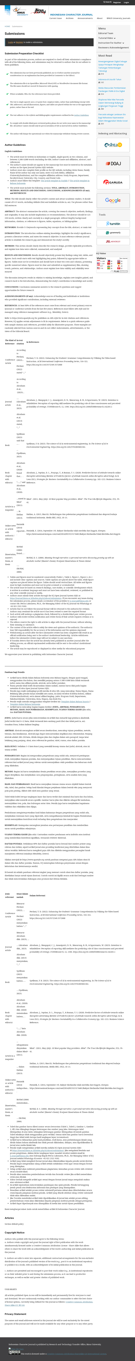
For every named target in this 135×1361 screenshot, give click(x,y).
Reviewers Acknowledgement (113, 47)
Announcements (85, 18)
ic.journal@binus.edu (79, 601)
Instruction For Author (110, 42)
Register (117, 2)
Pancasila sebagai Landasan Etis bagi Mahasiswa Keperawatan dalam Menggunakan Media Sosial (112, 117)
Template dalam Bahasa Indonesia (25, 704)
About (100, 18)
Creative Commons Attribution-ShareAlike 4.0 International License (76, 1354)
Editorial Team (105, 33)
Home (7, 26)
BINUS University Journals (118, 18)
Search (108, 2)
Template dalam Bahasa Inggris (75, 701)
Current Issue (55, 18)
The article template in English (54, 180)
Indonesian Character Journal (71, 14)
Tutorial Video (106, 38)
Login (126, 2)
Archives (69, 18)
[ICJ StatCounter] (10, 1349)
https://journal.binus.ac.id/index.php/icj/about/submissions (35, 598)
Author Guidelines (81, 115)
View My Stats (17, 1349)
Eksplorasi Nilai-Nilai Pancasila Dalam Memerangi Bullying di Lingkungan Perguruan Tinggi (111, 102)
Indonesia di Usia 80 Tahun (109, 79)
